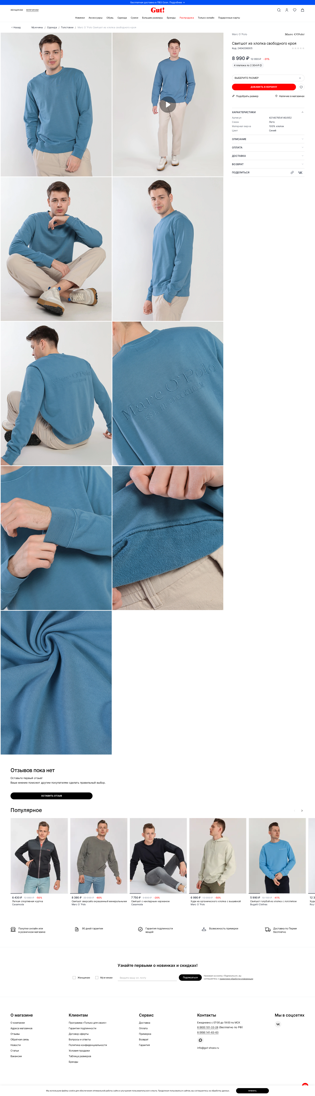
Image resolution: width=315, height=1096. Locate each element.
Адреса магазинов (21, 1028)
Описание (239, 139)
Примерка (145, 1033)
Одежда (122, 17)
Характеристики (244, 112)
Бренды (171, 17)
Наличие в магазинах (291, 96)
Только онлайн (206, 17)
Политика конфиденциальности (88, 1045)
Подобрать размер (247, 96)
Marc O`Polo (239, 34)
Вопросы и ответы (80, 1039)
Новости (15, 1045)
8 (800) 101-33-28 (207, 1027)
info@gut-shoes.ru (208, 1047)
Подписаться (190, 977)
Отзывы (15, 1033)
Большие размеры (152, 17)
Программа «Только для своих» (87, 1022)
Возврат (238, 164)
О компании (17, 1022)
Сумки (134, 17)
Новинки (80, 17)
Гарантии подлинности (82, 1028)
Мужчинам (32, 10)
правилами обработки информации (236, 978)
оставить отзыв (51, 795)
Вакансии (16, 1056)
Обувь (110, 17)
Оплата (237, 147)
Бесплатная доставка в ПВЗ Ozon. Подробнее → (157, 2)
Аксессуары (96, 17)
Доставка (239, 155)
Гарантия (144, 1045)
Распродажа (187, 17)
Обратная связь (19, 1039)
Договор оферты (79, 1033)
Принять (252, 1091)
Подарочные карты (229, 17)
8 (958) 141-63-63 (208, 1032)
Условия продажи (79, 1050)
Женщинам (16, 10)
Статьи (14, 1050)
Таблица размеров (80, 1056)
